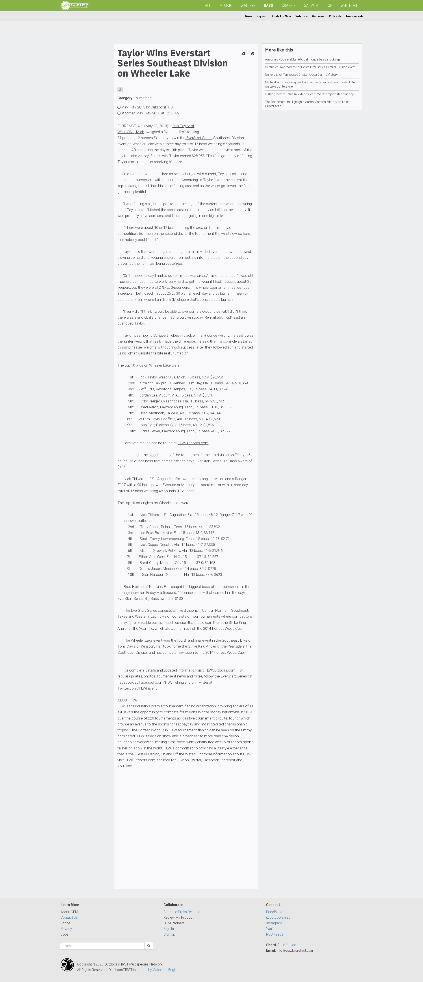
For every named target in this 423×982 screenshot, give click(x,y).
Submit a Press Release (181, 912)
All (208, 5)
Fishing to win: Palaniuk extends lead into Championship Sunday (309, 94)
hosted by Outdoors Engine (157, 970)
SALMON (311, 5)
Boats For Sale (281, 16)
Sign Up (169, 934)
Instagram (274, 923)
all (120, 89)
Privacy (66, 929)
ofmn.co (289, 945)
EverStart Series (198, 138)
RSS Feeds (274, 934)
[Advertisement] (78, 110)
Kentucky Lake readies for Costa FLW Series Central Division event (310, 67)
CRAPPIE (288, 5)
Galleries (318, 16)
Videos (300, 16)
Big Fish (262, 16)
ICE (329, 5)
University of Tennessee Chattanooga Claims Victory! (301, 74)
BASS (268, 5)
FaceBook (274, 912)
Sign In (168, 929)
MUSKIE (226, 5)
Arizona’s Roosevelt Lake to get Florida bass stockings (303, 59)
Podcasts (335, 16)
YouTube (272, 929)
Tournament (143, 98)
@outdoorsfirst (278, 917)
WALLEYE (248, 5)
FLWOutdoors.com (193, 443)
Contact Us (69, 917)
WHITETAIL (349, 5)
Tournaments (355, 16)
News (248, 16)
